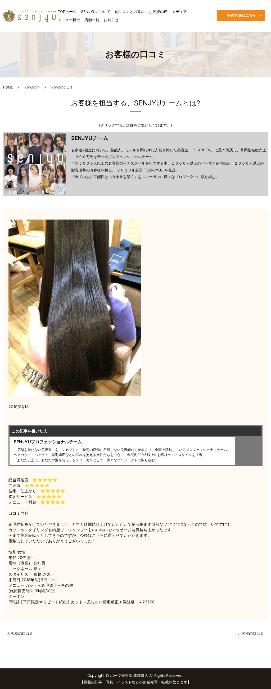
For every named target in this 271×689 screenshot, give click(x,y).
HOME (8, 87)
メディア (179, 11)
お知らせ (111, 19)
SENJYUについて (95, 11)
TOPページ (67, 11)
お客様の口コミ (20, 633)
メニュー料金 (69, 19)
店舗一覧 (91, 19)
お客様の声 (158, 11)
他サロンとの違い (129, 11)
